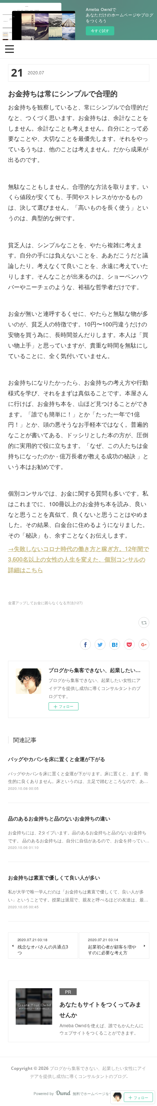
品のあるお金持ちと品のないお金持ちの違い (59, 818)
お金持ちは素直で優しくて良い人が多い (54, 877)
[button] (9, 48)
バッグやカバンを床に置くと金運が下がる (56, 758)
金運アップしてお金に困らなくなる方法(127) (45, 602)
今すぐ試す (100, 30)
